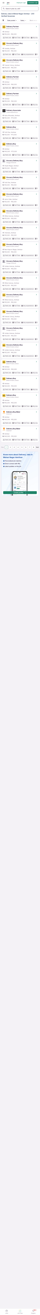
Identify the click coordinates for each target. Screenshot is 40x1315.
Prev (2, 447)
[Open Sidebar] (3, 3)
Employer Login (21, 2)
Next (37, 447)
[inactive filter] (3, 20)
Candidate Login (33, 2)
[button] (20, 474)
